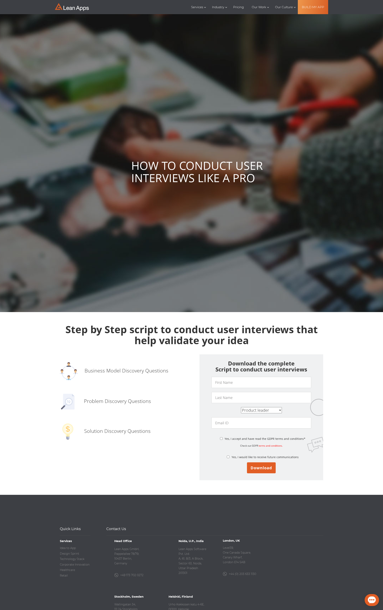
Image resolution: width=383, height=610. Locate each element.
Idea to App (68, 548)
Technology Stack (72, 559)
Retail (64, 575)
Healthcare (67, 570)
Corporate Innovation (75, 564)
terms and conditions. (271, 445)
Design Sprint (69, 553)
